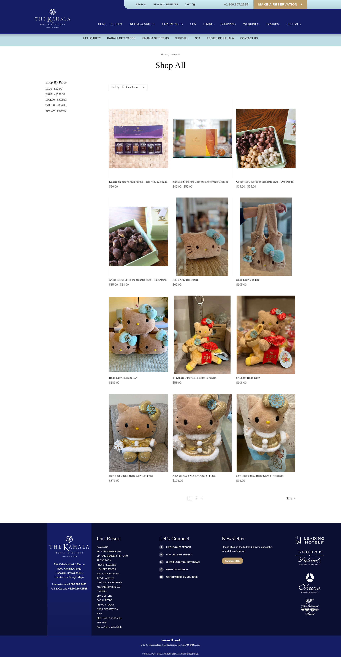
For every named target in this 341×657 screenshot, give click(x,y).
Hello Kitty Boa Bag (248, 279)
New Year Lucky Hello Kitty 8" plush (194, 475)
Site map (102, 622)
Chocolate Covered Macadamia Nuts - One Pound (265, 181)
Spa (193, 24)
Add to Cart (138, 142)
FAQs (99, 613)
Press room (104, 560)
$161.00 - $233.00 (55, 99)
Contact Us (249, 38)
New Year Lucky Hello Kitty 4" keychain (259, 475)
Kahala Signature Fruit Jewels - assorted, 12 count (138, 181)
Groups (273, 24)
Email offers (104, 596)
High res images (106, 569)
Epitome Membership (109, 551)
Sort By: (116, 87)
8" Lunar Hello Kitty (248, 377)
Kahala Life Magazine (109, 627)
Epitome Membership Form (112, 556)
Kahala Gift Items (155, 38)
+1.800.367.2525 (236, 4)
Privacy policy (105, 605)
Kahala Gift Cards (121, 38)
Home (102, 24)
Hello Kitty (92, 38)
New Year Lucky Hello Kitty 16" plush (131, 475)
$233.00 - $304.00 (55, 105)
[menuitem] (102, 24)
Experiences (172, 24)
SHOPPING (228, 24)
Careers (102, 591)
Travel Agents (105, 578)
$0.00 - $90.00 (53, 88)
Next (289, 498)
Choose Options (202, 142)
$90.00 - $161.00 (55, 94)
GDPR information (107, 609)
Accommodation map (109, 587)
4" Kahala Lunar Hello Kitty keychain (194, 377)
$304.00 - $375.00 (55, 110)
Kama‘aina (102, 547)
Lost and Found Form (109, 582)
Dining (208, 24)
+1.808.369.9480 (76, 584)
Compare (147, 135)
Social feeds (104, 600)
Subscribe (232, 560)
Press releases (106, 565)
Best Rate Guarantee (109, 618)
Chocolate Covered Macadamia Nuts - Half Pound (138, 279)
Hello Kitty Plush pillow (123, 377)
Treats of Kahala (220, 38)
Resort (116, 24)
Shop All (181, 38)
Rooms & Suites (142, 24)
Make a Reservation (278, 4)
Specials (293, 24)
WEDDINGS (251, 24)
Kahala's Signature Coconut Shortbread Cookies (200, 181)
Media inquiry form (108, 573)
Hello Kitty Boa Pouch (186, 279)
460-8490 (190, 645)
